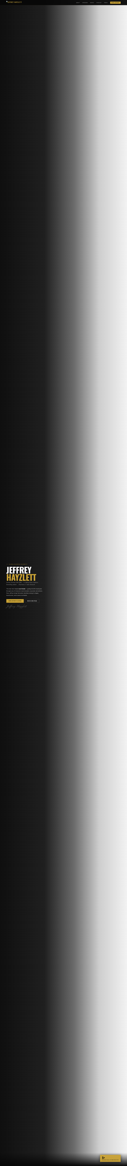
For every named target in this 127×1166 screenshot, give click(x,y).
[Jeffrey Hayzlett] (14, 2)
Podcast (99, 2)
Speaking (85, 2)
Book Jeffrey (115, 2)
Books (92, 2)
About (78, 2)
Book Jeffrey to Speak (15, 601)
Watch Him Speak (32, 601)
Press (106, 2)
